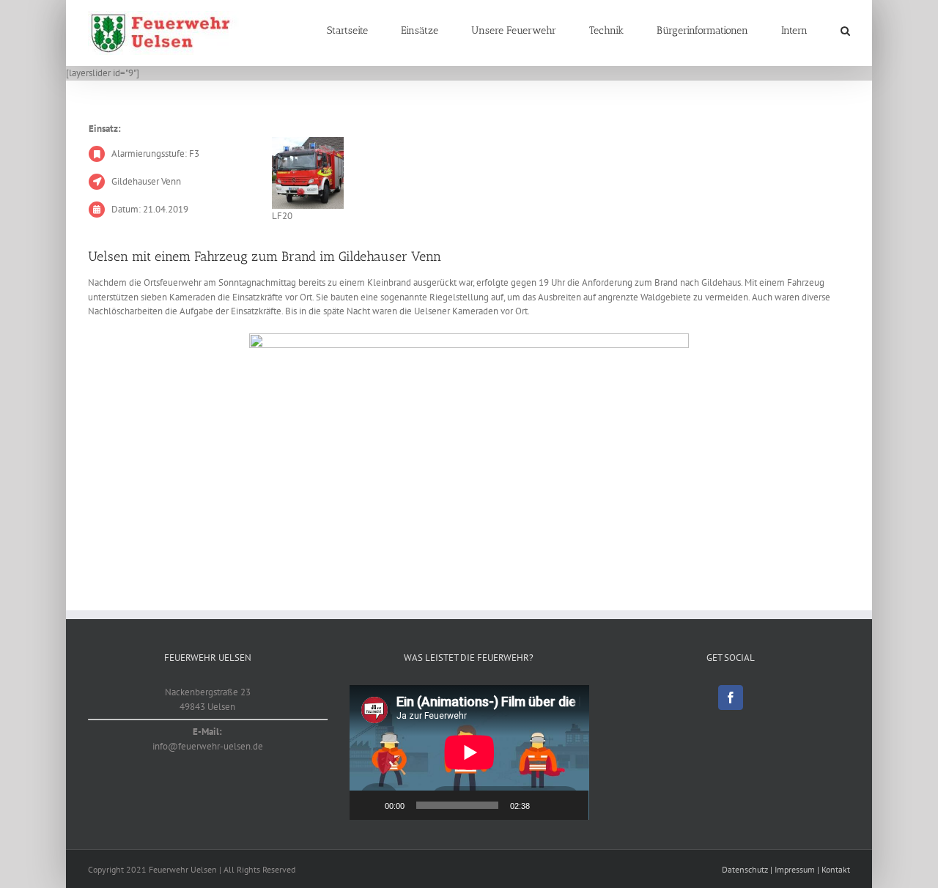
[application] (469, 752)
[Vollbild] (569, 805)
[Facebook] (730, 697)
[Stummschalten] (546, 805)
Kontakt (835, 869)
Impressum (795, 869)
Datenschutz (745, 869)
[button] (845, 31)
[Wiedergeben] (368, 805)
